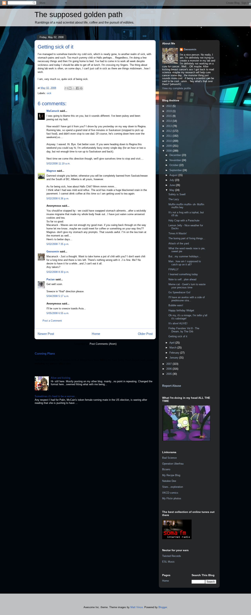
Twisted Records (171, 556)
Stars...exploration (172, 486)
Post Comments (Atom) (103, 343)
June (172, 185)
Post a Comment (52, 320)
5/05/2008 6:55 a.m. (57, 313)
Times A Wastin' (177, 233)
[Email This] (66, 88)
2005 (169, 373)
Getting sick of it (177, 336)
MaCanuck (52, 110)
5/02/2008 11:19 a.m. (58, 163)
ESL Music (168, 561)
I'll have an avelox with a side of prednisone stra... (186, 299)
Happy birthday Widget (181, 310)
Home (96, 333)
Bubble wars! (175, 305)
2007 (169, 363)
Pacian (50, 279)
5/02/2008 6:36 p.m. (57, 198)
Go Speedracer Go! (179, 292)
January (174, 357)
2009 (169, 145)
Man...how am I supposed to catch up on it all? (184, 263)
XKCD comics (170, 492)
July (172, 180)
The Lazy (173, 199)
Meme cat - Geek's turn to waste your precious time (187, 286)
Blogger (162, 607)
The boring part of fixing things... (186, 238)
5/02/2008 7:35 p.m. (57, 244)
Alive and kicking (60, 377)
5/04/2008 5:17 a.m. (57, 296)
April (172, 342)
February (174, 352)
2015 (169, 116)
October (174, 165)
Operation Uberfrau (173, 463)
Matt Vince (136, 607)
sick (49, 93)
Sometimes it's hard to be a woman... (56, 396)
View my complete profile (176, 88)
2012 (169, 130)
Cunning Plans (45, 353)
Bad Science (169, 457)
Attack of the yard (178, 243)
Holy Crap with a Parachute (183, 220)
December (175, 155)
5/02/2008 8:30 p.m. (57, 271)
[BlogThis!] (70, 88)
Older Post (145, 333)
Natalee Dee (169, 480)
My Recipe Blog (171, 475)
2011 (169, 135)
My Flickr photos (171, 498)
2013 (169, 126)
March (173, 347)
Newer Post (46, 333)
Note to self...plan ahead (182, 279)
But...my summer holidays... (184, 256)
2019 (169, 111)
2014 (169, 120)
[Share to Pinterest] (81, 88)
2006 (169, 368)
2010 (169, 140)
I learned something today (183, 274)
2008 (169, 150)
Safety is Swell (177, 194)
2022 (169, 105)
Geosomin (52, 251)
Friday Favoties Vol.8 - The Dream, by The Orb (183, 330)
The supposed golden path (79, 14)
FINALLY (173, 269)
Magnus (51, 170)
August (173, 175)
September (176, 170)
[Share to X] (74, 88)
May (172, 190)
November (175, 160)
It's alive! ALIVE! (177, 323)
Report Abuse (171, 385)
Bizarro (166, 469)
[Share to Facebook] (77, 88)
